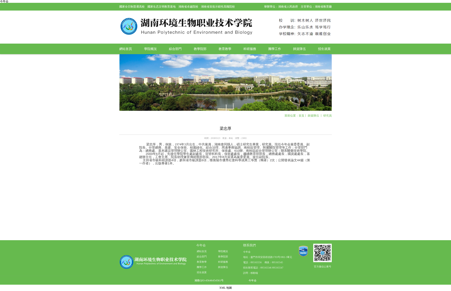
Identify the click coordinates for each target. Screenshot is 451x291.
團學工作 (274, 49)
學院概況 (150, 49)
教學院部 (200, 49)
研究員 (327, 115)
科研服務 (249, 49)
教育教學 (225, 49)
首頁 (301, 115)
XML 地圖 (225, 287)
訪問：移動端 (250, 273)
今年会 (253, 280)
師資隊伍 (299, 49)
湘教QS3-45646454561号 (209, 280)
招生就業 (324, 49)
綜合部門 (175, 49)
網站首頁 (125, 49)
